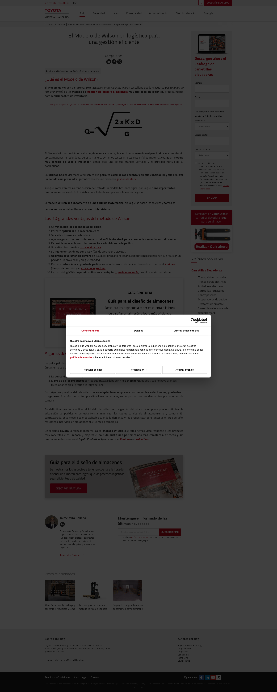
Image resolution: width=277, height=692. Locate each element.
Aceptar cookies (185, 369)
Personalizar (137, 369)
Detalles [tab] (138, 330)
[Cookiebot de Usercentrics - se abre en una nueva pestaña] (193, 320)
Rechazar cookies (92, 369)
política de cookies (81, 357)
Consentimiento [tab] (90, 330)
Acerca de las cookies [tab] (186, 330)
